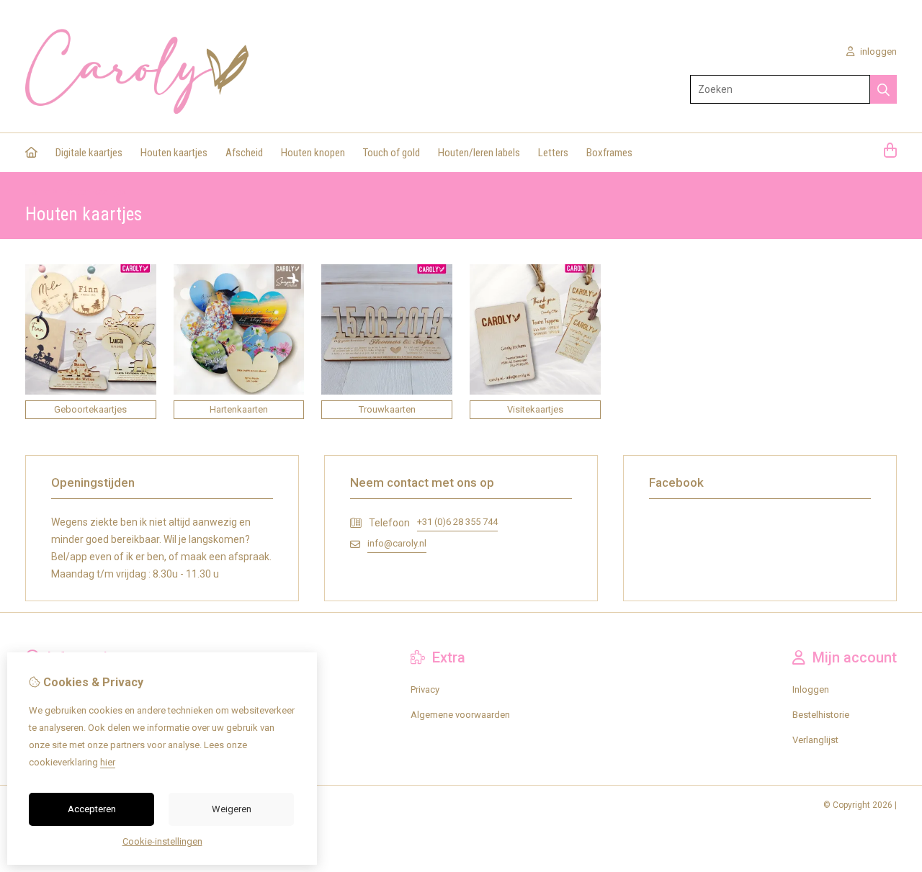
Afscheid (244, 152)
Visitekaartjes (535, 409)
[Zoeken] (883, 89)
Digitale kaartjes (88, 152)
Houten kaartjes (173, 152)
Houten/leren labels (479, 152)
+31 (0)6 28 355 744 (457, 521)
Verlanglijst (815, 739)
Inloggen (810, 689)
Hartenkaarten (239, 409)
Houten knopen (313, 152)
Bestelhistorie (820, 714)
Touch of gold (391, 152)
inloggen (877, 51)
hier (107, 762)
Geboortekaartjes (90, 409)
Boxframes (609, 152)
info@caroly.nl (396, 543)
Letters (553, 152)
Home (37, 191)
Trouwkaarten (387, 409)
